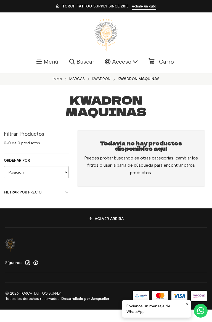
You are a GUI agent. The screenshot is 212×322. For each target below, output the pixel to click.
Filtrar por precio (23, 192)
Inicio (57, 79)
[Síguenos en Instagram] (27, 262)
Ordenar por (17, 160)
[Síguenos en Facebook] (35, 262)
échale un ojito (144, 6)
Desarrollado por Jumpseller (85, 299)
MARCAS (77, 79)
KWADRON (101, 79)
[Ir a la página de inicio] (106, 35)
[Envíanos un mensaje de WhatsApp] (201, 311)
